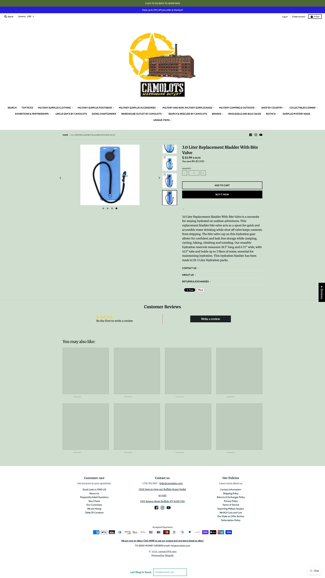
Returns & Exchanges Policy (231, 497)
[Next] (159, 178)
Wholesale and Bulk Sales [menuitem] (244, 113)
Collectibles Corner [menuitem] (302, 107)
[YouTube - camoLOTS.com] (260, 134)
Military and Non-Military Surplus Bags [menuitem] (187, 107)
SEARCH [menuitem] (12, 107)
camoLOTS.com (167, 551)
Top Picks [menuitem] (27, 107)
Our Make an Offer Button (230, 516)
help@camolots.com (171, 483)
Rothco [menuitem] (271, 113)
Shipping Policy (231, 493)
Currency (22, 16)
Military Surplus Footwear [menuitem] (95, 107)
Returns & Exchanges (195, 281)
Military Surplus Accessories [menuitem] (137, 107)
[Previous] (61, 178)
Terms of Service (230, 504)
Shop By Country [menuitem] (272, 107)
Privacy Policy (231, 501)
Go (191, 572)
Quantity (186, 168)
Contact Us (189, 268)
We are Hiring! (94, 508)
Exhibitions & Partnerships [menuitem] (32, 113)
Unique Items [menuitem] (161, 120)
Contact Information (230, 489)
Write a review (210, 319)
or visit (162, 495)
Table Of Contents (94, 512)
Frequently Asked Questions (94, 497)
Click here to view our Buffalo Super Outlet (162, 489)
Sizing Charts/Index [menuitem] (104, 113)
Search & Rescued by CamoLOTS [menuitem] (187, 113)
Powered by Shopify (162, 555)
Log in (285, 16)
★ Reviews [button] (321, 292)
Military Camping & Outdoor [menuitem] (236, 107)
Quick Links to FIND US (94, 489)
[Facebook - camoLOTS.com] (250, 134)
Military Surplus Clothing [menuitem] (54, 107)
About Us (188, 274)
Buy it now (222, 194)
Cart (316, 16)
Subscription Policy (230, 520)
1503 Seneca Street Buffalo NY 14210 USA (162, 501)
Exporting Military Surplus (231, 508)
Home (65, 135)
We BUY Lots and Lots (231, 512)
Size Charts (94, 501)
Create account (298, 16)
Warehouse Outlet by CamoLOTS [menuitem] (141, 113)
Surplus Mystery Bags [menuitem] (296, 113)
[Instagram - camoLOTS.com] (255, 134)
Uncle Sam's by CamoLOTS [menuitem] (71, 113)
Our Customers (94, 504)
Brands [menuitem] (216, 113)
